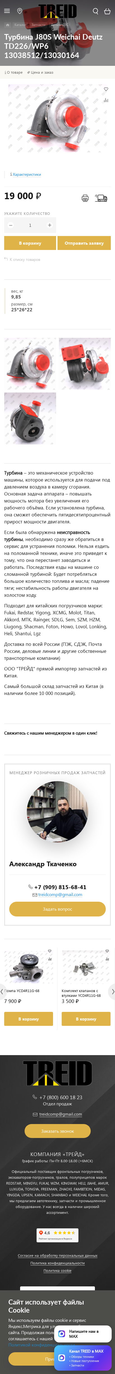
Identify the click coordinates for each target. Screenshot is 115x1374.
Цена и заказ (42, 72)
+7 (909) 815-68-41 (60, 887)
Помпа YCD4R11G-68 (21, 990)
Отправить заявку (84, 243)
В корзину (30, 243)
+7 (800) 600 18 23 (60, 1097)
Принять (53, 1359)
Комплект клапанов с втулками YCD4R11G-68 (81, 993)
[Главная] (7, 25)
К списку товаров (25, 259)
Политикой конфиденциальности (41, 1344)
